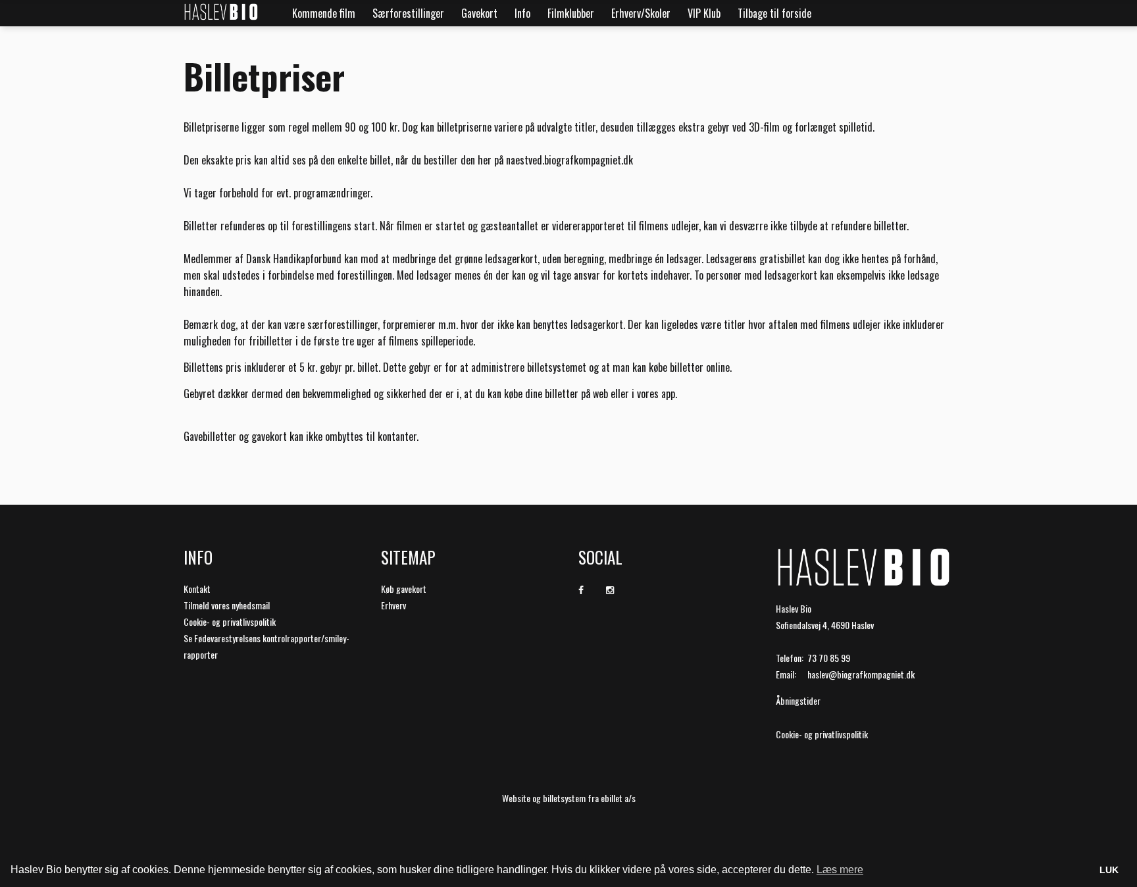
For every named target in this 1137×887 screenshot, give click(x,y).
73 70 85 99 (828, 658)
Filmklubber (570, 13)
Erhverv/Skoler (640, 13)
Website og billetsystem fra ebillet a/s (569, 798)
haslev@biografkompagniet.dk (861, 674)
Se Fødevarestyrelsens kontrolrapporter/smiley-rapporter (266, 646)
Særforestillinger (408, 13)
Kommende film (323, 13)
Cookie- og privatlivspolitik (230, 621)
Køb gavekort (403, 589)
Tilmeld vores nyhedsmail (227, 605)
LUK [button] (1109, 870)
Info (522, 13)
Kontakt (197, 589)
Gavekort (479, 13)
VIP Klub (704, 13)
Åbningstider (798, 700)
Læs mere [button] (840, 869)
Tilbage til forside (774, 13)
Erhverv (393, 605)
